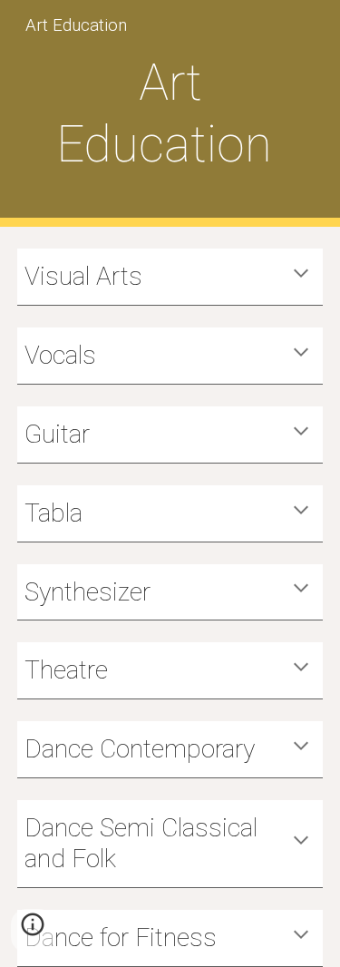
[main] (170, 113)
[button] (301, 275)
